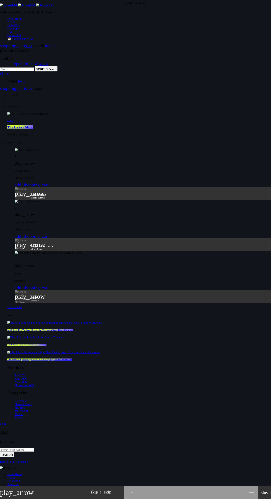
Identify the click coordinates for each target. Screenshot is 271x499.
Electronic (21, 401)
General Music (23, 404)
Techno (19, 414)
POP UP (31, 64)
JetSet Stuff (21, 410)
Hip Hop (20, 407)
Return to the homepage (14, 461)
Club (10, 120)
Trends (19, 417)
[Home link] (27, 5)
